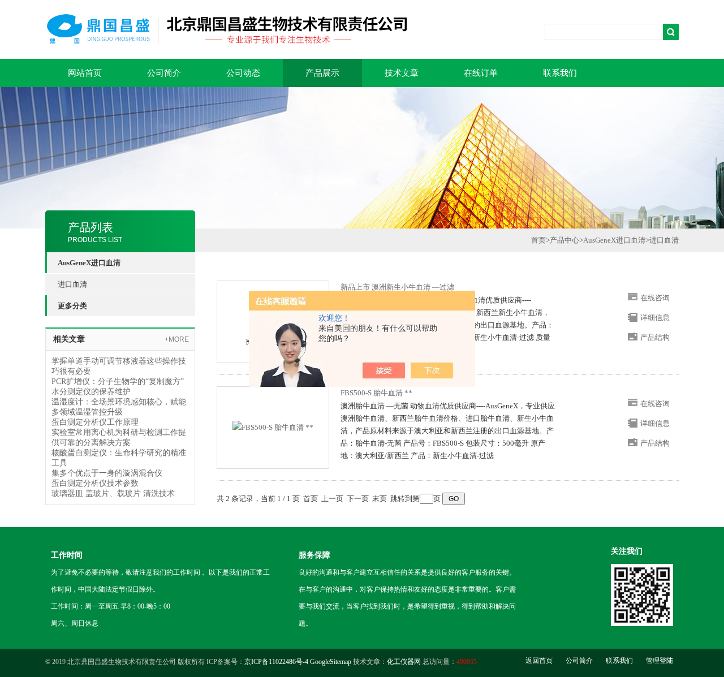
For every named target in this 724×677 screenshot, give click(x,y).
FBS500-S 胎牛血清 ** (376, 393)
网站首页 (85, 72)
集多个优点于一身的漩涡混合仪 (106, 473)
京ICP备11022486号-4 (276, 662)
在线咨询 (655, 298)
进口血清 (72, 284)
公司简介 (164, 72)
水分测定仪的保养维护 (91, 391)
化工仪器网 (404, 662)
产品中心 (564, 240)
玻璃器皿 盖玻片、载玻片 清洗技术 (113, 493)
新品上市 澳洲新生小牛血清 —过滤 (397, 287)
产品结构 (655, 337)
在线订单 (481, 72)
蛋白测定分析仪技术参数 (95, 483)
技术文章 (402, 72)
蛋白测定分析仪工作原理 (95, 422)
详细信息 (655, 317)
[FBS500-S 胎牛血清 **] (272, 426)
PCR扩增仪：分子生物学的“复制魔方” (117, 381)
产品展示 (322, 72)
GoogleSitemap (330, 662)
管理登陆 (659, 661)
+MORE (177, 339)
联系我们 (560, 72)
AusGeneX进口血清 (614, 240)
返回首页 (539, 661)
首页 (538, 240)
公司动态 (243, 72)
